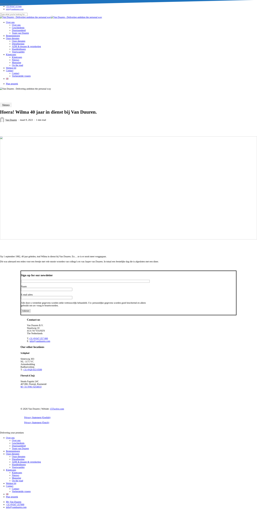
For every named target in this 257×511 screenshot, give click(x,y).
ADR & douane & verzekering (26, 462)
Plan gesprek (12, 496)
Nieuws (6, 105)
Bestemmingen (13, 451)
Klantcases (11, 470)
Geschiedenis (18, 443)
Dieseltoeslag (18, 459)
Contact (9, 486)
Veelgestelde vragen (21, 491)
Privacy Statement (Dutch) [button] (36, 422)
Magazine (16, 478)
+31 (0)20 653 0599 (32, 369)
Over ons (10, 437)
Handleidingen (19, 464)
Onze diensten (12, 454)
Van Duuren (11, 120)
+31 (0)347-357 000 (38, 338)
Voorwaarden (18, 467)
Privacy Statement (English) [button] (37, 417)
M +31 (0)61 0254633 (31, 386)
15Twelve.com (57, 409)
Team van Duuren (20, 448)
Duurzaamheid (19, 446)
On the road (17, 480)
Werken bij (11, 483)
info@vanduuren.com (40, 341)
